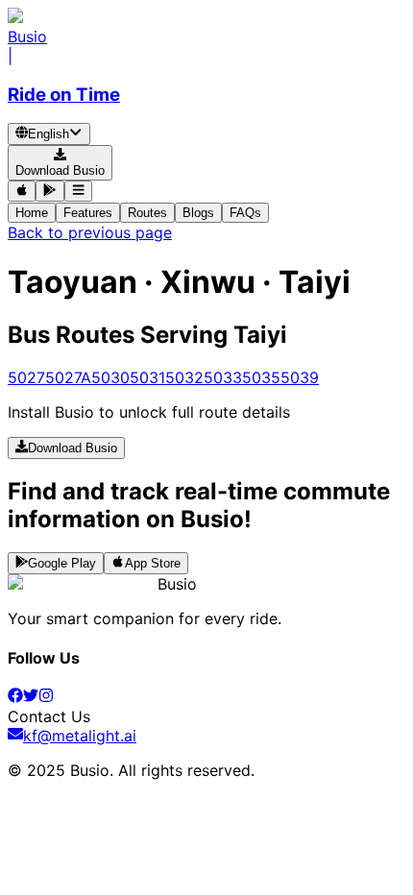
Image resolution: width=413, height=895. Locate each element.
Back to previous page (90, 232)
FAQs (245, 213)
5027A (68, 377)
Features (87, 213)
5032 (184, 377)
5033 (223, 377)
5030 (110, 377)
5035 (261, 377)
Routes (147, 213)
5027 (26, 377)
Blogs (198, 213)
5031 (147, 377)
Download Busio (72, 449)
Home (31, 213)
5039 (299, 377)
